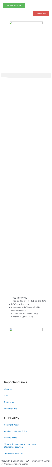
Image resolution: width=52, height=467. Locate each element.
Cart (6, 395)
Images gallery (10, 408)
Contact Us (9, 402)
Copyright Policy (11, 425)
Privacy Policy (10, 438)
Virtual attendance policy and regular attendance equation (20, 445)
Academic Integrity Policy (15, 431)
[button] (26, 75)
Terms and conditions (13, 453)
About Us (8, 389)
